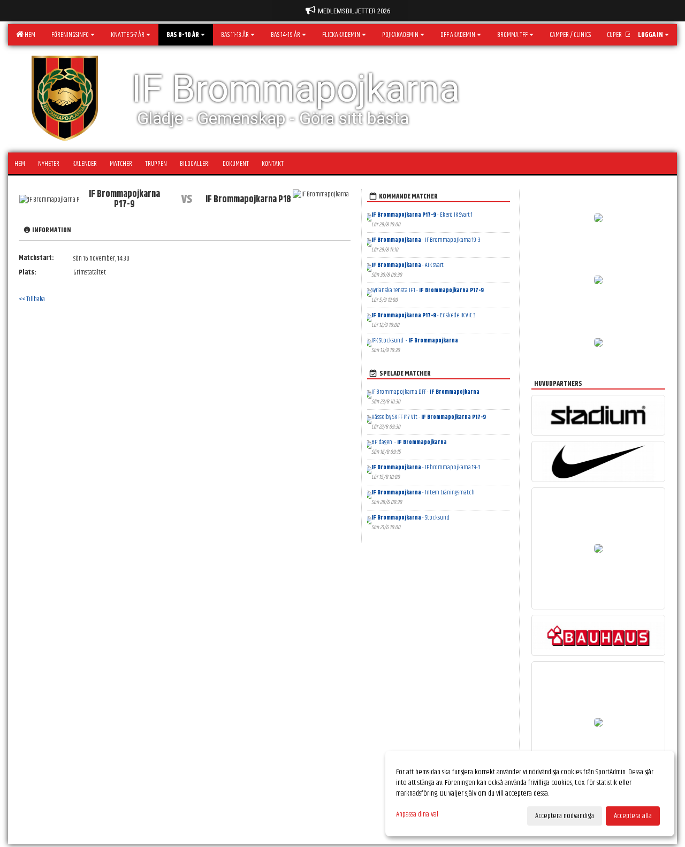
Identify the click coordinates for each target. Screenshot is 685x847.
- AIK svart (408, 265)
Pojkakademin (400, 34)
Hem (28, 34)
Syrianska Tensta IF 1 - (427, 290)
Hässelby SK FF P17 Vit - (428, 417)
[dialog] (529, 793)
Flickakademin (341, 34)
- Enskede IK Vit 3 (423, 315)
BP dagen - (409, 442)
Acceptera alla (633, 816)
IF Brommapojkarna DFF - (425, 391)
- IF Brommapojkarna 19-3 (426, 240)
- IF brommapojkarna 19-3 (426, 467)
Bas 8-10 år (182, 34)
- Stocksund (411, 517)
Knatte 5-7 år (127, 34)
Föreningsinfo (70, 34)
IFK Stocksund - (414, 340)
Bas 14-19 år (285, 34)
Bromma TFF (512, 34)
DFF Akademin (457, 34)
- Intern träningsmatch (423, 492)
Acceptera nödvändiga (564, 816)
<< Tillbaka (32, 299)
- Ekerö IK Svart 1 (422, 214)
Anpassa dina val (417, 814)
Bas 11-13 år (235, 34)
